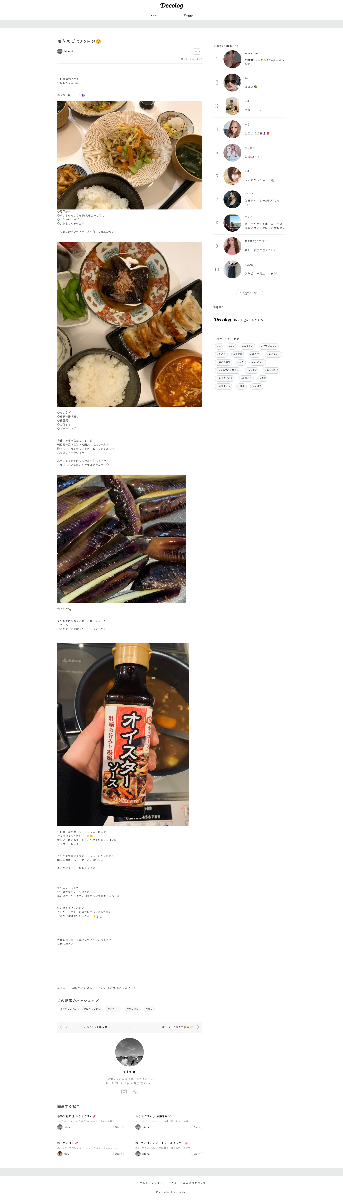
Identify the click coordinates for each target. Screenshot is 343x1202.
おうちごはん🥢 (67, 1143)
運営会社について (194, 1183)
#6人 (241, 362)
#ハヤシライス (99, 1121)
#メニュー (113, 1008)
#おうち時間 (159, 1148)
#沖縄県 (256, 386)
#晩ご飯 (168, 1121)
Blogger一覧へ (249, 293)
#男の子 (254, 354)
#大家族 (237, 354)
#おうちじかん (92, 1008)
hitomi (129, 1072)
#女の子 (221, 354)
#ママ (99, 1148)
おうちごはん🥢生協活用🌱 (153, 1116)
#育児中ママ (223, 386)
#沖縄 (241, 386)
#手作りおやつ (175, 1148)
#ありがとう (272, 370)
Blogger (189, 15)
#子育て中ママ (269, 346)
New (153, 15)
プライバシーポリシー (165, 1183)
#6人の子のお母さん (228, 370)
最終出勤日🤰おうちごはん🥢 (76, 1116)
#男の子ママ (273, 354)
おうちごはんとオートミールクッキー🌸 (161, 1143)
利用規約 (143, 1183)
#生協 (185, 1121)
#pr (59, 1148)
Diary (196, 51)
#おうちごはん (69, 1008)
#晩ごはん (132, 1008)
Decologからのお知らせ (250, 320)
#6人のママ (257, 362)
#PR (231, 346)
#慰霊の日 (246, 378)
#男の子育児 (223, 362)
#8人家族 (252, 370)
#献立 (149, 1008)
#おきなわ (247, 346)
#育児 (262, 378)
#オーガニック (87, 1148)
